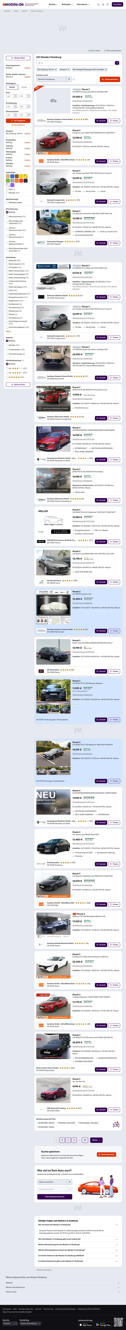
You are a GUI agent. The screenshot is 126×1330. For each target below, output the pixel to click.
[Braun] (17, 176)
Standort (9, 131)
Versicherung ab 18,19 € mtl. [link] (83, 223)
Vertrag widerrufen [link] (26, 1309)
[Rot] (21, 180)
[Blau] (12, 176)
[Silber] (8, 185)
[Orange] (17, 180)
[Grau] (12, 180)
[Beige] (8, 176)
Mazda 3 (25, 11)
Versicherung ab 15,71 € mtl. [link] (83, 1091)
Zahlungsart (11, 83)
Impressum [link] (7, 1309)
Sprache (6, 1320)
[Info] (22, 360)
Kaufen (12, 87)
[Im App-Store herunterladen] (86, 1324)
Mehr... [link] (8, 331)
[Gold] (25, 176)
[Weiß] (17, 185)
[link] (103, 4)
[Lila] (12, 185)
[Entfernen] (56, 69)
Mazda (16, 11)
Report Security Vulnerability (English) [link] (17, 1312)
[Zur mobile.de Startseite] (23, 4)
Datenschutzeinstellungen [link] (65, 1309)
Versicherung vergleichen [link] (82, 101)
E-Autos (9, 158)
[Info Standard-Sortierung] (74, 79)
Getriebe (9, 164)
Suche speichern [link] (18, 125)
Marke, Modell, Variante (15, 74)
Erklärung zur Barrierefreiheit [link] (89, 1309)
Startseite (7, 11)
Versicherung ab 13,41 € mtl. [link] (83, 802)
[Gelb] (21, 176)
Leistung (9, 146)
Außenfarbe (10, 172)
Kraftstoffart (11, 140)
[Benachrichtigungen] (98, 4)
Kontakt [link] (38, 1309)
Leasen (24, 87)
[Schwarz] (25, 180)
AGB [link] (15, 1309)
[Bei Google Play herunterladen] (103, 1324)
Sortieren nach (42, 75)
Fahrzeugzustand (13, 65)
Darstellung (24, 1320)
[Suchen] (117, 63)
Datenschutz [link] (48, 1309)
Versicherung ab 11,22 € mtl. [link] (83, 439)
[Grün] (8, 180)
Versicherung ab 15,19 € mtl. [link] (83, 182)
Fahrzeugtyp (11, 152)
